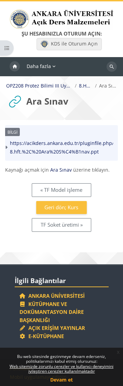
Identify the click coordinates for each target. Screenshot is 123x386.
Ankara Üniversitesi (55, 295)
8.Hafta (86, 86)
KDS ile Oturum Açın (74, 43)
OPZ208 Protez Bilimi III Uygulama (39, 86)
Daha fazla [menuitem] (39, 66)
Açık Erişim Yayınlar (56, 327)
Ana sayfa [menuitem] (14, 66)
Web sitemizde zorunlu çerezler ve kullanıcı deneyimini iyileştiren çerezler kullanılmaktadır (61, 368)
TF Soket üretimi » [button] (62, 224)
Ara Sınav (61, 170)
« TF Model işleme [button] (61, 189)
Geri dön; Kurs (61, 207)
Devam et (61, 379)
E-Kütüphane (45, 336)
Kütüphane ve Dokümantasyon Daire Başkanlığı (51, 312)
